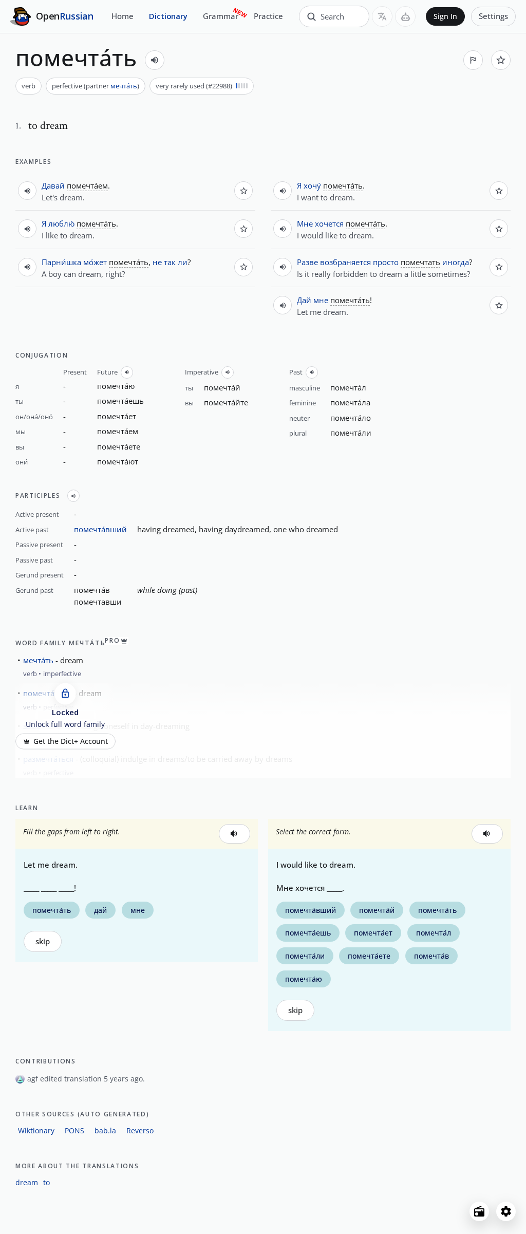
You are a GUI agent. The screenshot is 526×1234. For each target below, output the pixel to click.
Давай (53, 185)
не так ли (170, 262)
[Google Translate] (382, 16)
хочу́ (312, 185)
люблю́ (61, 223)
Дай (304, 300)
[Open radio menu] (479, 1211)
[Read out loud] (154, 60)
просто (386, 262)
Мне (305, 223)
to (46, 1182)
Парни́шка (61, 262)
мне (320, 300)
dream (26, 1182)
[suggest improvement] (473, 60)
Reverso (140, 1130)
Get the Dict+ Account (70, 741)
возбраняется (345, 262)
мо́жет (95, 262)
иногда (455, 262)
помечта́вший (100, 529)
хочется (329, 223)
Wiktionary (36, 1130)
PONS (74, 1130)
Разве (307, 262)
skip (42, 941)
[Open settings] (506, 1211)
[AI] (405, 16)
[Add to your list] (501, 60)
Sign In (445, 16)
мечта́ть (123, 85)
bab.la (105, 1130)
